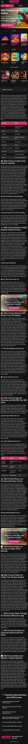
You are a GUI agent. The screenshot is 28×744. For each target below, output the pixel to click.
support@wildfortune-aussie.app (17, 737)
